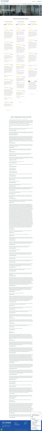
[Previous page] (5, 109)
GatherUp (10, 110)
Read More (5, 96)
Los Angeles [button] (8, 4)
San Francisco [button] (4, 4)
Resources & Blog (16, 423)
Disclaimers (25, 423)
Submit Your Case (33, 1)
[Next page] (11, 109)
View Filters (6, 27)
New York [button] (2, 4)
